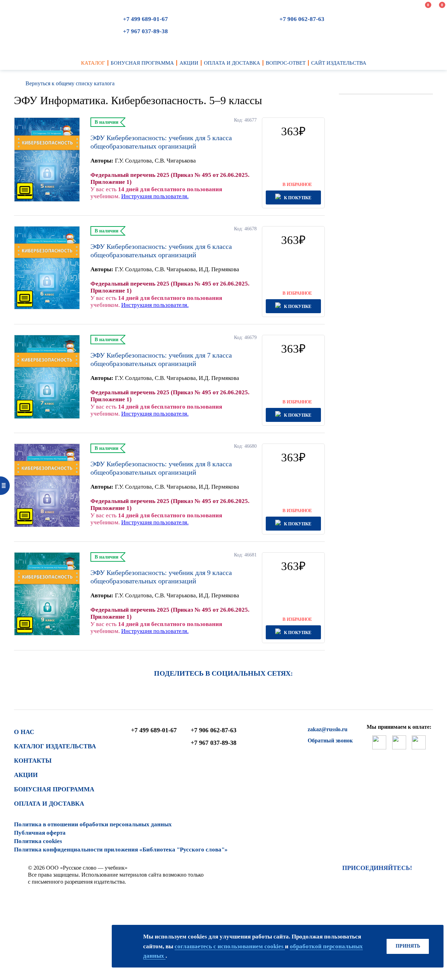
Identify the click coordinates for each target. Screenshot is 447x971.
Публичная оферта (40, 832)
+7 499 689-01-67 (145, 19)
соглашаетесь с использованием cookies (230, 946)
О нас (24, 731)
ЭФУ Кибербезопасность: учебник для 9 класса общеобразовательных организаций (161, 577)
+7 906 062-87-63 (301, 19)
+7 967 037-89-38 (145, 31)
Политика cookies (38, 841)
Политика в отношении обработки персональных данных (93, 824)
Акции (26, 774)
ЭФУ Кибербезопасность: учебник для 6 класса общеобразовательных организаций (161, 251)
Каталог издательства (55, 746)
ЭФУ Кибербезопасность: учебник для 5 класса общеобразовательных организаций (161, 142)
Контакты (33, 760)
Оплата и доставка (49, 803)
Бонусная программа (54, 789)
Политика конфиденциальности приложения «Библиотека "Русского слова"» (121, 849)
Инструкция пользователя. (155, 196)
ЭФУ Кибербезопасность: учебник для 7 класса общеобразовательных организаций (161, 359)
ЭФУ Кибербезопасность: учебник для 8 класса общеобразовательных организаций (161, 468)
